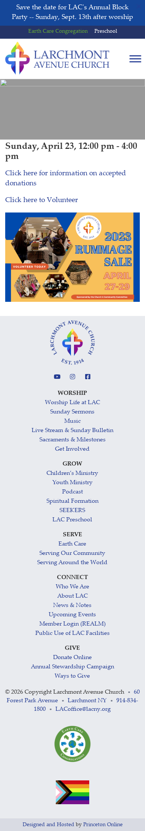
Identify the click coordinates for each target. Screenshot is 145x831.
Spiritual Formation (72, 501)
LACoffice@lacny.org (83, 709)
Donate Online (72, 658)
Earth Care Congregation (58, 31)
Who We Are (72, 587)
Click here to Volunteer (41, 200)
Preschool (105, 31)
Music (72, 421)
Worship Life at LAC (72, 403)
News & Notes (72, 606)
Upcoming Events (72, 615)
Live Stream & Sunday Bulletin (72, 431)
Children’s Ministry (72, 473)
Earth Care (72, 544)
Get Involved (72, 449)
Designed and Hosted (48, 825)
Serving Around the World (72, 563)
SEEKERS (72, 511)
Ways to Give (72, 676)
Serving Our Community (72, 553)
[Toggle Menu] (135, 59)
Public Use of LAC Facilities (72, 633)
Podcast (72, 492)
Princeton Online (103, 825)
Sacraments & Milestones (72, 440)
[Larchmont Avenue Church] (57, 58)
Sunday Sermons (72, 412)
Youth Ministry (72, 483)
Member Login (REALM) (72, 624)
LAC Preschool (72, 520)
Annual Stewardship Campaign (72, 667)
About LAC (72, 596)
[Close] (138, 6)
